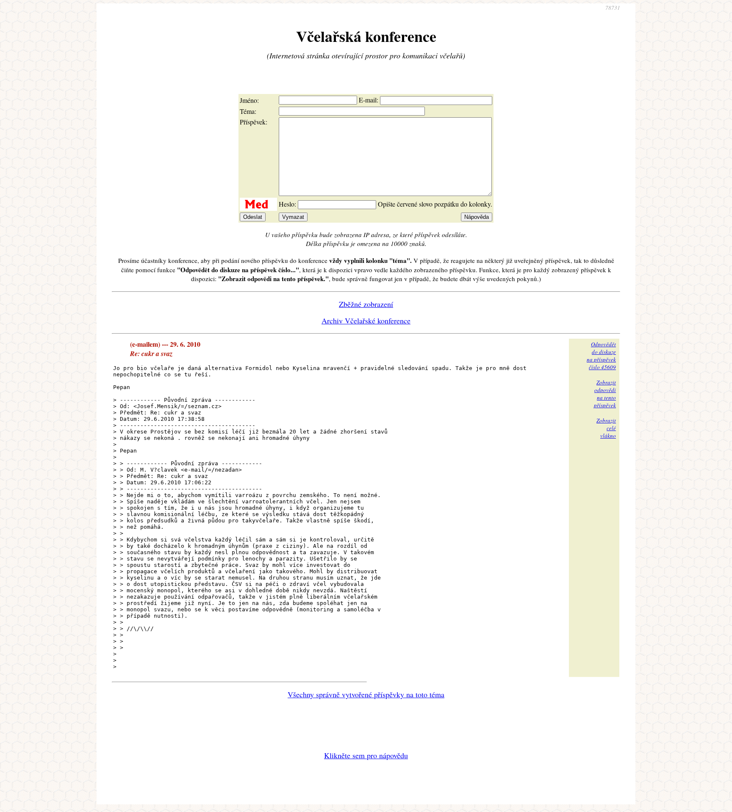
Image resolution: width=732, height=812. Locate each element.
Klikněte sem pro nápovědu (366, 755)
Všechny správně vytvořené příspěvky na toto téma (366, 694)
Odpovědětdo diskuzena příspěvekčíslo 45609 (601, 355)
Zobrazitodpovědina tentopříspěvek (605, 393)
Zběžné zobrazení (366, 304)
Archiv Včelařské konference (366, 320)
